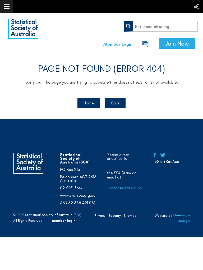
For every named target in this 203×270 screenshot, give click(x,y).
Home (89, 102)
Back (115, 102)
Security (114, 216)
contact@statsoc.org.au (128, 188)
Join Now (177, 43)
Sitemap (130, 216)
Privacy (100, 216)
